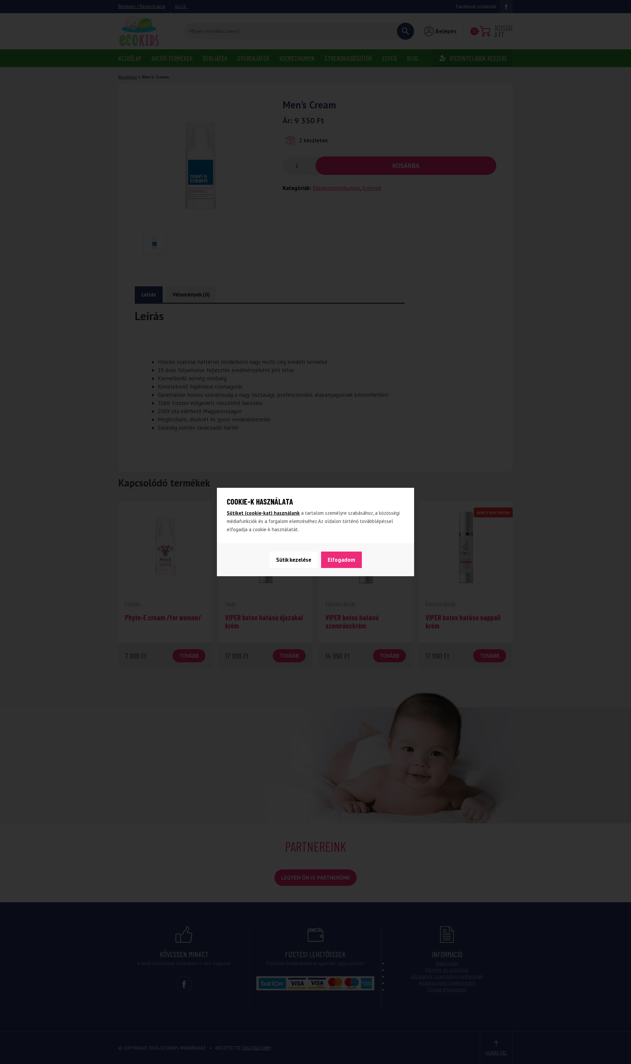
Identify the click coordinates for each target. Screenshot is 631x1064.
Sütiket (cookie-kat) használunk (263, 513)
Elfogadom (341, 559)
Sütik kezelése (293, 559)
